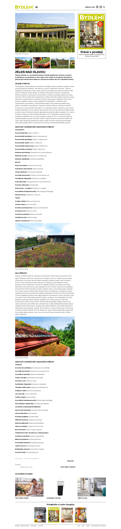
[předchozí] (16, 62)
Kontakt (33, 526)
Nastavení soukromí (98, 526)
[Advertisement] (37, 455)
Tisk (83, 526)
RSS (78, 526)
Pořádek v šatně (53, 498)
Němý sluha (82, 498)
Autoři (40, 526)
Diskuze (71, 461)
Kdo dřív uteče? (22, 498)
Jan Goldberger (33, 458)
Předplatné (90, 7)
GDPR (88, 526)
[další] (73, 62)
